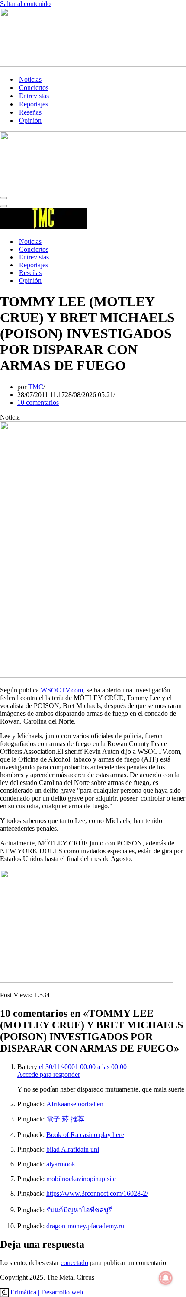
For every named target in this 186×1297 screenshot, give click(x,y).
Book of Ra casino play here (85, 1134)
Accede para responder (48, 1074)
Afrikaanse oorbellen (74, 1104)
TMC (35, 387)
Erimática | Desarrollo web (46, 1292)
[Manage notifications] (166, 1278)
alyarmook (60, 1164)
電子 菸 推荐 (65, 1119)
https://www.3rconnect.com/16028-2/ (97, 1193)
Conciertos (33, 87)
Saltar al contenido (25, 3)
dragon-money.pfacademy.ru (85, 1226)
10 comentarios (38, 402)
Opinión (30, 120)
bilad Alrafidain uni (72, 1149)
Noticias (30, 79)
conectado (74, 1262)
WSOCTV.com (62, 690)
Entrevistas (34, 95)
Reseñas (30, 112)
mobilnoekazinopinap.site (81, 1178)
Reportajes (33, 104)
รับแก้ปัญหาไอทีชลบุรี (79, 1210)
